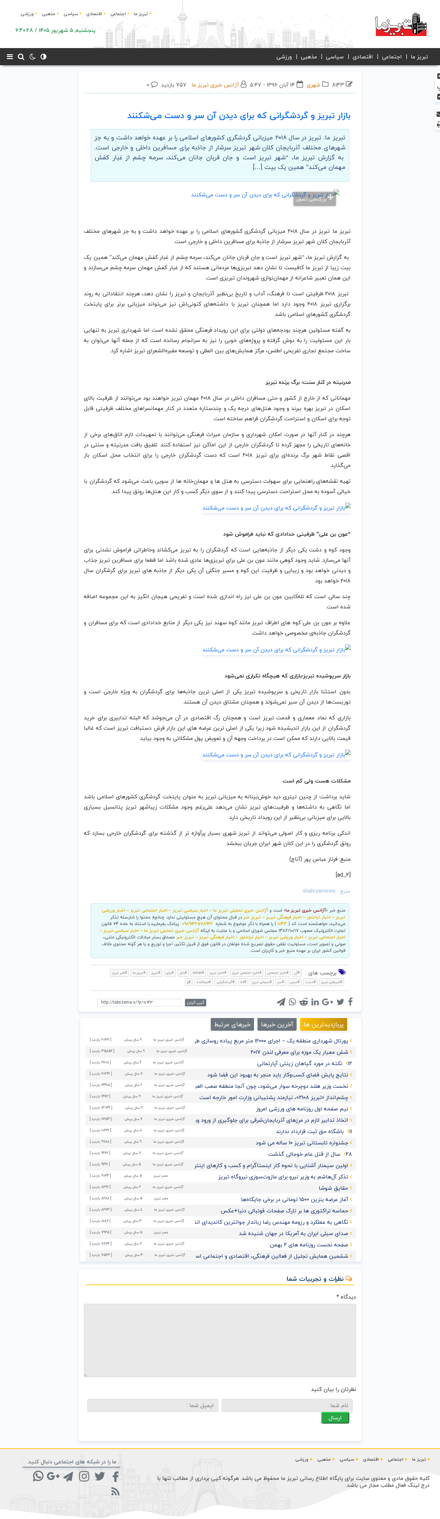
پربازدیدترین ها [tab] (324, 1024)
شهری (313, 85)
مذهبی (48, 13)
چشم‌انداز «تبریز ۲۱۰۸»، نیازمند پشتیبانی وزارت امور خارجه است (273, 1097)
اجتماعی (118, 13)
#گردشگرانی (225, 982)
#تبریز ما (139, 972)
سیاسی (71, 13)
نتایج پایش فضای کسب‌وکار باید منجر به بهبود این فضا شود (277, 1075)
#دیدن (294, 982)
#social (198, 972)
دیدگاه (346, 1297)
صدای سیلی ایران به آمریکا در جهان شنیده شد (293, 1233)
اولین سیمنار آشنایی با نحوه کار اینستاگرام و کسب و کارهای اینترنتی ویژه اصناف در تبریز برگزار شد (232, 1165)
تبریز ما (141, 13)
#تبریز (155, 972)
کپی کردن (195, 1002)
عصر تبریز (161, 1175)
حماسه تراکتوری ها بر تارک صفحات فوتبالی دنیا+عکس (284, 1210)
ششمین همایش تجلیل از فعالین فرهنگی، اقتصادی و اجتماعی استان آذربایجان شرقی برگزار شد (236, 1256)
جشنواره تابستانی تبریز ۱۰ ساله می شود (302, 1142)
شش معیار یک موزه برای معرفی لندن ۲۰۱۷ (299, 1052)
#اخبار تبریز (218, 972)
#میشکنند (203, 982)
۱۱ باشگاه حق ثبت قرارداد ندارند (314, 1131)
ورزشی (27, 13)
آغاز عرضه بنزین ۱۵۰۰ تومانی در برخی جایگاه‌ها (294, 1199)
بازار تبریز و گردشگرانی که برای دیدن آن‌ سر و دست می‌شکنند (239, 115)
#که (243, 982)
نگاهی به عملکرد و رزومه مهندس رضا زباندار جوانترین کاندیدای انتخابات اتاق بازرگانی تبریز (241, 1222)
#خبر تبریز (119, 972)
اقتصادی (94, 13)
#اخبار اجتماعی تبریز (246, 972)
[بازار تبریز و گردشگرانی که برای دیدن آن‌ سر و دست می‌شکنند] (276, 507)
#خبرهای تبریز (331, 982)
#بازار (183, 972)
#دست (310, 982)
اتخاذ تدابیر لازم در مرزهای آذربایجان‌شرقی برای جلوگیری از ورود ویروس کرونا (259, 1120)
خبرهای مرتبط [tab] (232, 1024)
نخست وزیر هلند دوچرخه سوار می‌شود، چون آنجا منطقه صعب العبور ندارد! (262, 1086)
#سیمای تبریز (262, 982)
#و (188, 982)
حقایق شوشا (333, 1188)
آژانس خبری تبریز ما (215, 85)
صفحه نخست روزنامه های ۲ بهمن (309, 1244)
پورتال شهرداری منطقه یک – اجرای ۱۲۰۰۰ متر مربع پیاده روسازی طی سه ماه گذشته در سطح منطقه (233, 1041)
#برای (170, 972)
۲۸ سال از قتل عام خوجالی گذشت (310, 1154)
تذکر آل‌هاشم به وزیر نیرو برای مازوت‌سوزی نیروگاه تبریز (283, 1176)
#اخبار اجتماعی (277, 972)
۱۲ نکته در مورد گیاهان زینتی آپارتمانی (304, 1063)
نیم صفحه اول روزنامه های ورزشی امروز (302, 1108)
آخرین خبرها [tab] (277, 1024)
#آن (297, 972)
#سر (280, 982)
